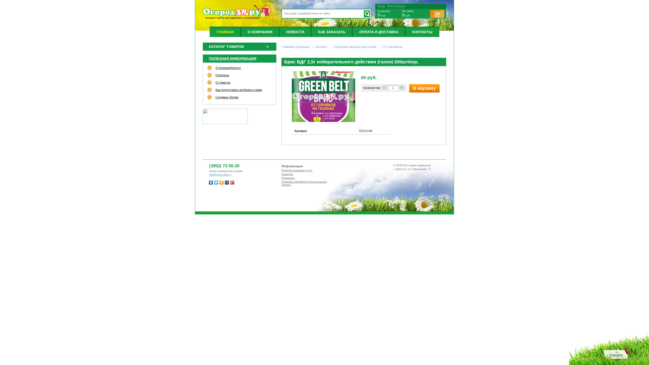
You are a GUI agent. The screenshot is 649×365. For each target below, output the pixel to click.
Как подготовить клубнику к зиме (238, 90)
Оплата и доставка (378, 32)
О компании (260, 32)
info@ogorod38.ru (220, 174)
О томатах (222, 82)
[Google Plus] (232, 182)
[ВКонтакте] (211, 182)
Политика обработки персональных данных (304, 183)
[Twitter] (216, 182)
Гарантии (287, 174)
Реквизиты (288, 177)
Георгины (222, 75)
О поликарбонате (228, 68)
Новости (295, 32)
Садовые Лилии (227, 97)
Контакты (422, 32)
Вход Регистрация (391, 6)
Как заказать (331, 32)
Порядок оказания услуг (297, 170)
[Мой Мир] (227, 182)
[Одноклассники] (221, 182)
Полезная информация (232, 59)
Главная (225, 32)
